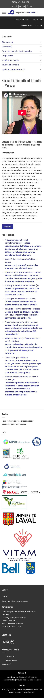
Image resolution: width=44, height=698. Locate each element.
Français (16, 2)
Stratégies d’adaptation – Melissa (21, 301)
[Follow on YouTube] (31, 6)
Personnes (37, 19)
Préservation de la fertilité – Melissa (23, 328)
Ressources (26, 25)
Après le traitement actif (13, 69)
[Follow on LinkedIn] (27, 6)
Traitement (7, 46)
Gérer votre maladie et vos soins (17, 51)
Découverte (7, 42)
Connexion (9, 656)
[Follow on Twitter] (20, 6)
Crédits (39, 25)
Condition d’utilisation (16, 677)
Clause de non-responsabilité (29, 680)
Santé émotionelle (10, 60)
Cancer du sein (22, 19)
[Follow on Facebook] (12, 6)
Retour (7, 226)
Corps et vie (7, 55)
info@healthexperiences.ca (15, 601)
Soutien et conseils (10, 64)
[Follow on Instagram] (16, 6)
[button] (4, 12)
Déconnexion (11, 660)
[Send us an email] (24, 6)
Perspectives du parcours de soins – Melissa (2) (22, 385)
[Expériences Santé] (24, 12)
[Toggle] (40, 42)
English (26, 2)
